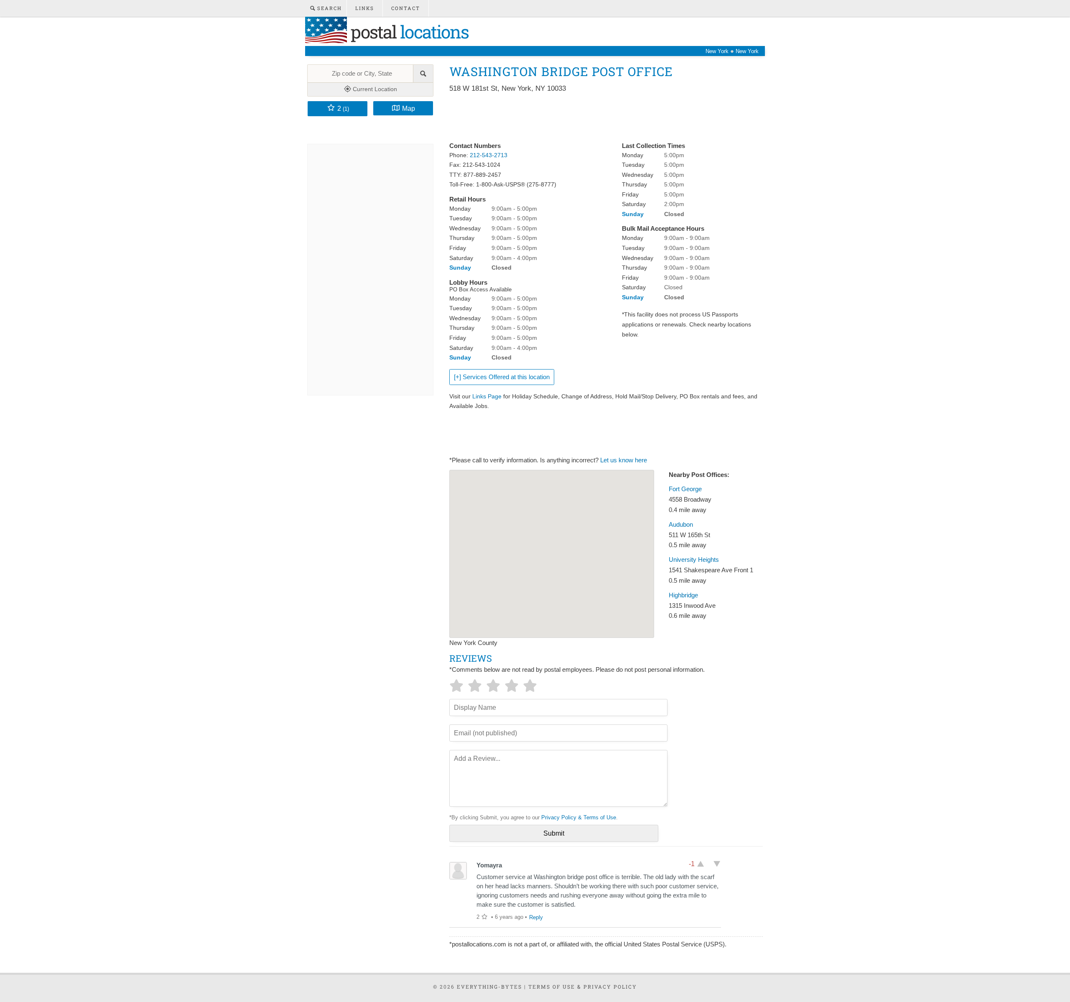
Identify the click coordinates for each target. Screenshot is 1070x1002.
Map (408, 108)
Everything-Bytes (489, 986)
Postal (408, 31)
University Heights (694, 559)
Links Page (487, 396)
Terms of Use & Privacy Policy (582, 986)
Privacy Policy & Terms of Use (578, 817)
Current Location (374, 89)
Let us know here (623, 460)
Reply (536, 917)
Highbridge (683, 595)
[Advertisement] (601, 118)
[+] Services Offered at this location (502, 377)
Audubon (681, 524)
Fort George (685, 489)
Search (328, 8)
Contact (405, 8)
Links (364, 8)
